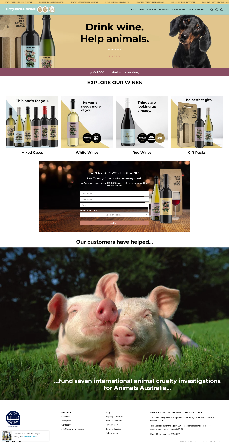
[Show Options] (147, 215)
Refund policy (112, 433)
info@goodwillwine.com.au (73, 429)
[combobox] (114, 215)
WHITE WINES (114, 49)
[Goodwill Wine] (21, 9)
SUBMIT (114, 223)
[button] (211, 9)
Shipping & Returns (114, 416)
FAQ (108, 412)
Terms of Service (113, 429)
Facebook (65, 416)
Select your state (88, 210)
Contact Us (66, 425)
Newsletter (66, 412)
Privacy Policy (112, 425)
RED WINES (114, 56)
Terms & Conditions (114, 420)
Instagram (66, 420)
